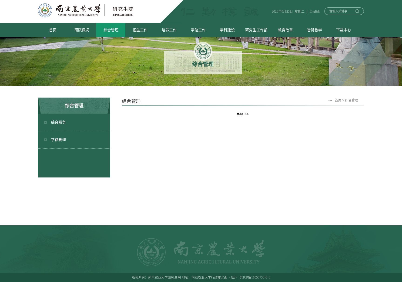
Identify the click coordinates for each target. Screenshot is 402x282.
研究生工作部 (256, 30)
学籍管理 (58, 140)
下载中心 (343, 30)
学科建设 (227, 30)
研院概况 (81, 30)
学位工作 (198, 30)
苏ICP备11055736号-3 (255, 277)
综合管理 (111, 30)
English (315, 11)
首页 (53, 30)
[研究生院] (85, 16)
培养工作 (169, 30)
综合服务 (58, 122)
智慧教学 (314, 30)
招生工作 (140, 30)
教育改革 (285, 30)
